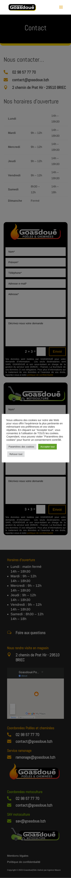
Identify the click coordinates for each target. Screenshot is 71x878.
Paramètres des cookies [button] (21, 446)
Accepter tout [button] (47, 446)
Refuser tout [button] (15, 454)
